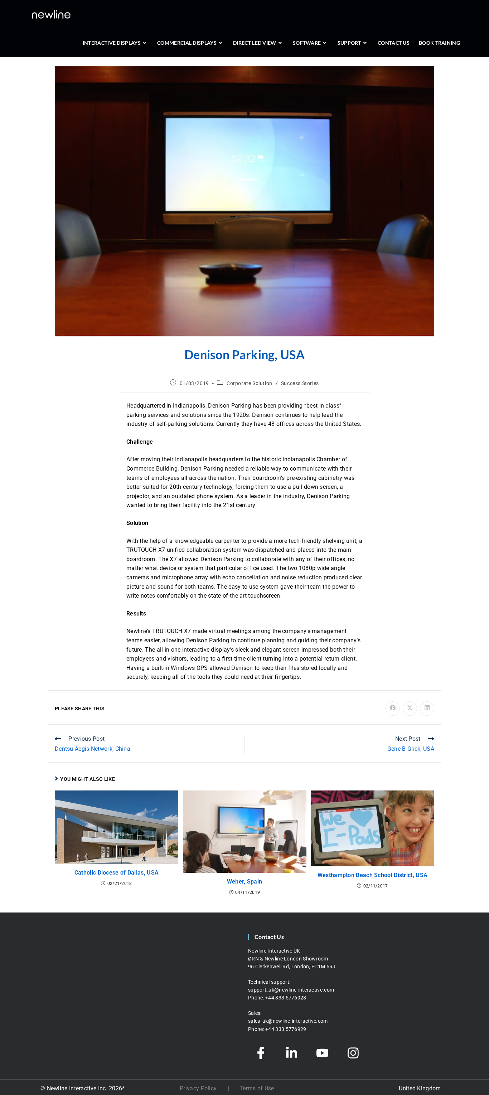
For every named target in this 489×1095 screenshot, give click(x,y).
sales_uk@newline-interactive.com (288, 1021)
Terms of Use (256, 1088)
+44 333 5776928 (285, 998)
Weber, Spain (244, 881)
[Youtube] (322, 1052)
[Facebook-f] (260, 1052)
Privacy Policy (198, 1088)
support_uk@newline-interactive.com (291, 990)
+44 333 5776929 (285, 1029)
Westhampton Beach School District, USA (372, 875)
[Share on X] (410, 708)
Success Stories (300, 383)
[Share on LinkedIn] (427, 708)
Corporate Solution (249, 383)
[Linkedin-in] (291, 1052)
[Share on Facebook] (393, 708)
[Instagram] (352, 1052)
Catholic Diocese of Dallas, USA (116, 872)
